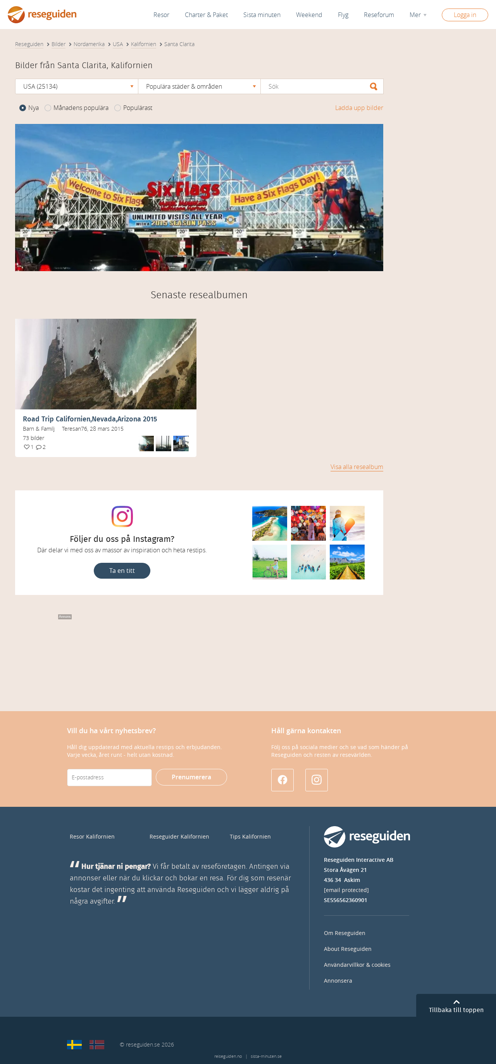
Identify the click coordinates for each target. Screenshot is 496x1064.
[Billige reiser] (97, 1044)
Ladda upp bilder (359, 108)
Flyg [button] (343, 15)
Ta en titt (122, 570)
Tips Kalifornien (250, 837)
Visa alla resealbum (357, 467)
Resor (161, 15)
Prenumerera (191, 777)
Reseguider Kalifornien (179, 837)
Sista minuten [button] (262, 15)
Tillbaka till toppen (456, 1010)
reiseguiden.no (228, 1056)
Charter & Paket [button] (206, 15)
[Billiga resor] (74, 1044)
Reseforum (379, 15)
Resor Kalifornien (92, 837)
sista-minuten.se (266, 1056)
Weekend (309, 15)
